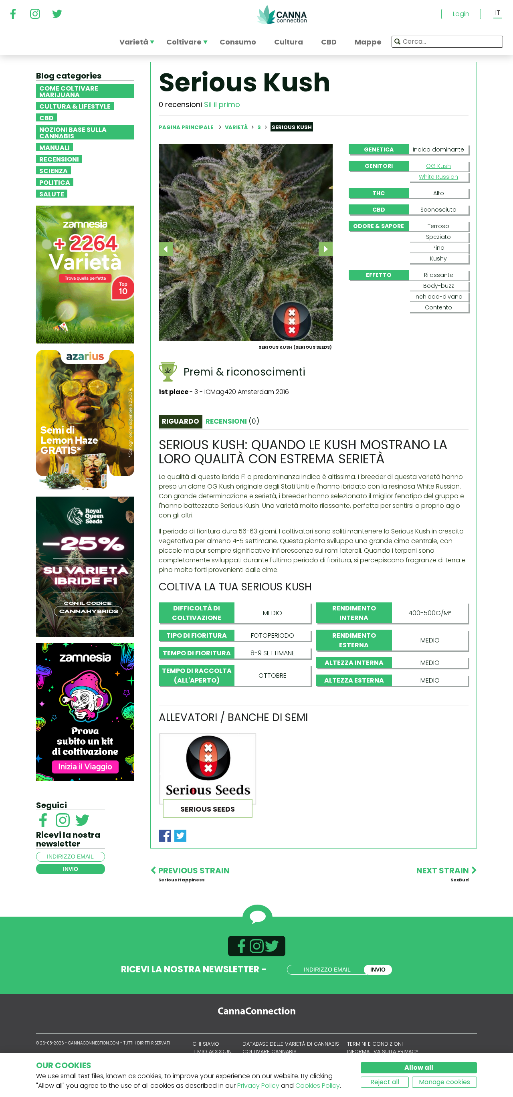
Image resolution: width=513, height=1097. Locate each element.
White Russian (438, 177)
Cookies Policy (317, 1085)
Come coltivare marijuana (68, 91)
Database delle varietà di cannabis (290, 1044)
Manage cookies (444, 1082)
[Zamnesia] (85, 274)
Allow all (418, 1067)
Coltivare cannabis (269, 1051)
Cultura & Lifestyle (75, 106)
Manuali (54, 147)
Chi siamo (205, 1044)
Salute (51, 194)
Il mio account (213, 1051)
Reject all (384, 1082)
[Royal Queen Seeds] (85, 566)
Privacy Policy (258, 1085)
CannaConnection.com (282, 14)
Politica (54, 182)
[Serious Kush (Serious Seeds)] (246, 242)
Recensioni (59, 159)
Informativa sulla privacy (382, 1051)
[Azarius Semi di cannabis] (85, 419)
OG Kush (438, 166)
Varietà (237, 127)
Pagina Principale (186, 127)
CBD (46, 117)
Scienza (53, 170)
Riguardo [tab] (180, 421)
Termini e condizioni (375, 1044)
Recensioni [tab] (232, 421)
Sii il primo (222, 104)
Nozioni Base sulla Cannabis (73, 132)
